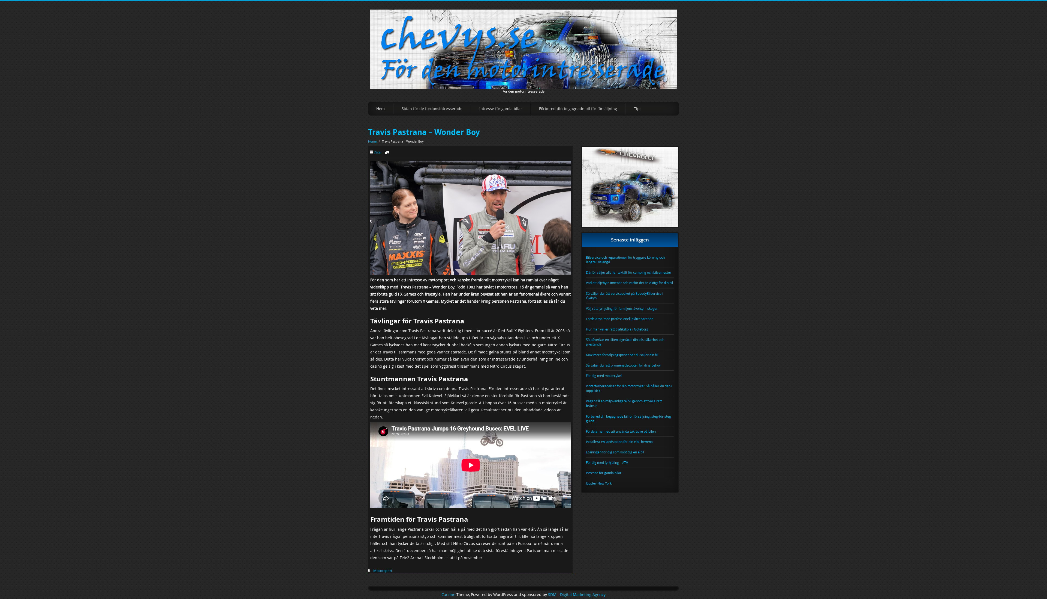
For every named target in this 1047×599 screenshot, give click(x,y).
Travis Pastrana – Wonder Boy (424, 132)
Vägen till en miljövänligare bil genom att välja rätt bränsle (624, 403)
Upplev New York (599, 483)
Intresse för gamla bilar (500, 108)
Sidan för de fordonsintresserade (432, 108)
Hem (380, 108)
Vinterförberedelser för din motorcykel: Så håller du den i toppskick (629, 388)
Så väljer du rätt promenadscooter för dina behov (623, 365)
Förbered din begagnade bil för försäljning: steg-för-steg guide (628, 418)
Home (372, 141)
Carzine (448, 594)
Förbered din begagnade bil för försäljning (578, 108)
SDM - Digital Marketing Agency (577, 594)
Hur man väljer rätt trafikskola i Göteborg (617, 329)
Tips (638, 108)
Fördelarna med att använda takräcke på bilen (621, 431)
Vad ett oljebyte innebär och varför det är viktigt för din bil (629, 283)
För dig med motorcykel (604, 375)
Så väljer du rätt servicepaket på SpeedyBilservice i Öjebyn (624, 295)
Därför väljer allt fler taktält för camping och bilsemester (628, 272)
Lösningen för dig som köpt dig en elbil (615, 452)
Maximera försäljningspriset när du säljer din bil (622, 355)
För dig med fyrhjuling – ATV (607, 462)
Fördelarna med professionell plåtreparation (619, 319)
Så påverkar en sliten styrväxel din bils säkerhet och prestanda (625, 341)
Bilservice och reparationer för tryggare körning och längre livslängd (625, 259)
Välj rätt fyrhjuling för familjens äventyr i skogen (622, 308)
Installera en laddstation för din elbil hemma (619, 441)
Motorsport (382, 570)
